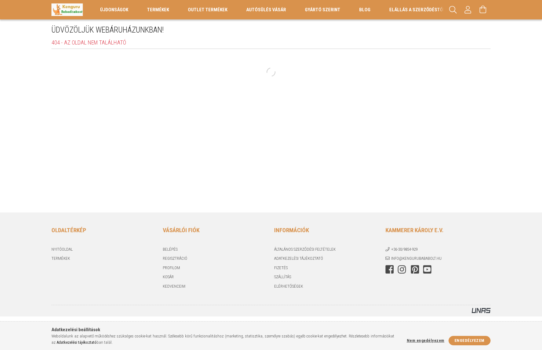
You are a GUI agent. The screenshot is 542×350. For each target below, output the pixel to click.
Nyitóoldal (62, 249)
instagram (402, 269)
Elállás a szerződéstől (417, 10)
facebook (389, 269)
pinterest (415, 269)
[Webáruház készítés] (481, 310)
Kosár (168, 276)
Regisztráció (175, 258)
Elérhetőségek (288, 286)
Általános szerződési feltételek (305, 249)
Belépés (170, 249)
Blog (364, 10)
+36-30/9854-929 (404, 249)
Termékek (60, 258)
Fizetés (281, 267)
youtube (427, 269)
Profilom (171, 267)
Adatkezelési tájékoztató (298, 258)
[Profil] (468, 9)
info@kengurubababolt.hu (416, 258)
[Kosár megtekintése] (483, 9)
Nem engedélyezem (425, 340)
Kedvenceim (174, 286)
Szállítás (282, 276)
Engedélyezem (469, 340)
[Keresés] (452, 9)
